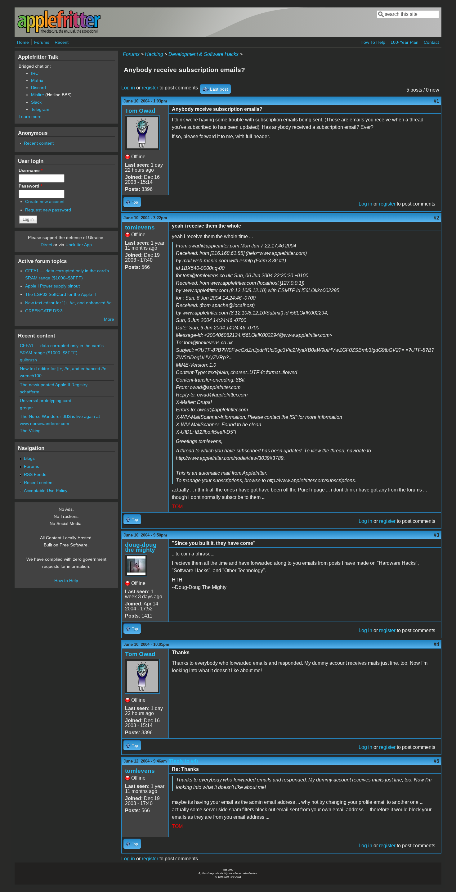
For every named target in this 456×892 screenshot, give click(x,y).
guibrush (28, 359)
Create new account (45, 201)
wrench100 (31, 375)
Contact (431, 42)
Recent (62, 42)
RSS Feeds (35, 474)
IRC (34, 73)
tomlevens (140, 227)
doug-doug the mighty (141, 547)
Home (23, 42)
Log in (128, 87)
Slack (36, 102)
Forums (41, 42)
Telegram (40, 109)
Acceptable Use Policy (45, 490)
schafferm (29, 391)
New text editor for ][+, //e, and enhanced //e (68, 302)
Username (30, 170)
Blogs (29, 458)
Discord (38, 87)
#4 (436, 644)
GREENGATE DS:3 (44, 310)
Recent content (39, 143)
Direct (46, 244)
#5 (436, 761)
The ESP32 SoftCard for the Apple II (60, 294)
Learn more (30, 116)
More (109, 319)
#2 (436, 217)
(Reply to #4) (183, 761)
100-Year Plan (404, 42)
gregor (26, 407)
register (150, 87)
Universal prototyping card (45, 400)
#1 (436, 101)
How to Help (66, 580)
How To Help (372, 42)
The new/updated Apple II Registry (53, 384)
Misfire (37, 94)
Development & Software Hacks (203, 54)
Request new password (48, 209)
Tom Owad (140, 110)
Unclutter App (78, 244)
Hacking (154, 54)
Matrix (37, 80)
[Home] (59, 32)
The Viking (30, 430)
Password (30, 185)
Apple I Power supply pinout (52, 285)
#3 (436, 535)
